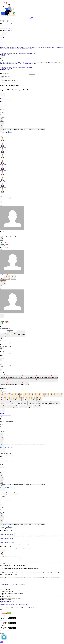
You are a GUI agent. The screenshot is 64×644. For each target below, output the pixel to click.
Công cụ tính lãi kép (5, 63)
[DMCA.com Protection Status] (9, 614)
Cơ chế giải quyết (22, 584)
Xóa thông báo (3, 55)
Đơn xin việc (10, 598)
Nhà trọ (21, 47)
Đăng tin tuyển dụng (3, 601)
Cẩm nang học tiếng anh (26, 53)
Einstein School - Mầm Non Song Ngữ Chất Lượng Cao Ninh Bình (10, 494)
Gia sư (14, 47)
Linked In (10, 132)
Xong (1, 366)
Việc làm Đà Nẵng (19, 604)
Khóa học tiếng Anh (10, 47)
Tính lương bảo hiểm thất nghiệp (9, 48)
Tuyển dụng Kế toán (11, 607)
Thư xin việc (14, 598)
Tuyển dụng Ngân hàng (3, 607)
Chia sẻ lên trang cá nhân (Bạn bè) (18, 129)
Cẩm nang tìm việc (9, 53)
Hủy (1, 245)
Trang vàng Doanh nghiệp (42, 47)
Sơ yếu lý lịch (18, 598)
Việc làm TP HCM (8, 604)
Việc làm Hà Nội (2, 604)
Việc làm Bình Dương (26, 604)
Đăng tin (1, 54)
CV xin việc (2, 37)
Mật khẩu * (2, 25)
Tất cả (1, 278)
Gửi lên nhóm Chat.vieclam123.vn (40, 129)
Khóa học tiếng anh (12, 62)
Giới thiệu (2, 584)
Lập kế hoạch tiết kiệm (58, 47)
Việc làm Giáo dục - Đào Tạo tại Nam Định (6, 534)
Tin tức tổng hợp (32, 53)
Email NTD (52, 47)
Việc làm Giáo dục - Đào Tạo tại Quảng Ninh (7, 542)
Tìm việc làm (2, 35)
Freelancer (27, 47)
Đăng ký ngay (10, 30)
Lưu (3, 337)
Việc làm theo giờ (17, 47)
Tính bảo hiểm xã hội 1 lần (19, 48)
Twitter (7, 132)
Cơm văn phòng (31, 47)
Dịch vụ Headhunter (3, 47)
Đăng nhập (2, 28)
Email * (1, 23)
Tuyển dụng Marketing (17, 607)
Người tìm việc (9, 601)
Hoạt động (5, 391)
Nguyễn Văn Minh (3, 141)
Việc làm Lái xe (30, 607)
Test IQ (31, 48)
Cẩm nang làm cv (14, 53)
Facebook (2, 132)
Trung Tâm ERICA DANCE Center (5, 99)
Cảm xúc (2, 391)
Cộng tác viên (49, 47)
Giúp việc (24, 47)
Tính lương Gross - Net (26, 48)
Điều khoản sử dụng (8, 584)
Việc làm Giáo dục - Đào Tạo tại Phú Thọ (6, 538)
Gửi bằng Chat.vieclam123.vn (29, 129)
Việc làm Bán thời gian (24, 607)
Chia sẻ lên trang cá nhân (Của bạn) (7, 129)
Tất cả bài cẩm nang (3, 53)
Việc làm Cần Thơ (14, 604)
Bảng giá (1, 58)
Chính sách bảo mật (15, 584)
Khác (2, 446)
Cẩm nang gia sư (20, 53)
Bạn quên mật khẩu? (7, 28)
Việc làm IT (34, 607)
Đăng (3, 245)
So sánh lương (36, 47)
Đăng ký (8, 54)
